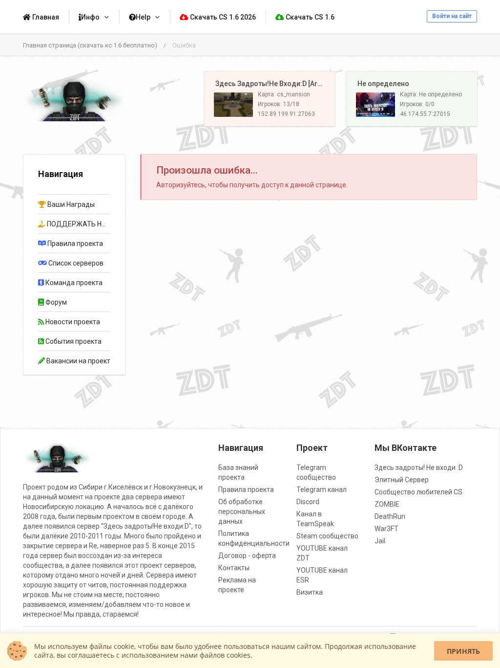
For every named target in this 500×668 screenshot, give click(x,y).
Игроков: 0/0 (417, 104)
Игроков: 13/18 (278, 104)
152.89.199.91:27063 (286, 114)
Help (143, 17)
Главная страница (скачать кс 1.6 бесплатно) (90, 45)
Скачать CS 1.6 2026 (222, 17)
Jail (380, 541)
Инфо (90, 17)
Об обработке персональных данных (241, 511)
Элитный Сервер (402, 480)
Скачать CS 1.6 (309, 17)
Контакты (234, 568)
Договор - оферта (247, 555)
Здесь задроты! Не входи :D (419, 467)
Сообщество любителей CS (418, 492)
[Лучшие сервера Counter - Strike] (74, 99)
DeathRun (390, 516)
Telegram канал (321, 489)
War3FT (386, 529)
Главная (45, 17)
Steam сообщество (327, 536)
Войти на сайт (452, 16)
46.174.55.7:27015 (425, 114)
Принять (463, 651)
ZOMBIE (387, 504)
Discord (307, 502)
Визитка (309, 592)
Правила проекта (246, 489)
